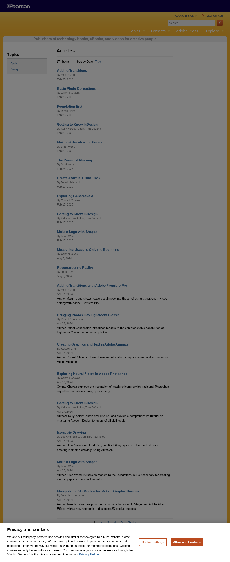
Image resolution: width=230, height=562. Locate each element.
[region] (115, 542)
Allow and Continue (187, 542)
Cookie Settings (153, 542)
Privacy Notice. (89, 554)
